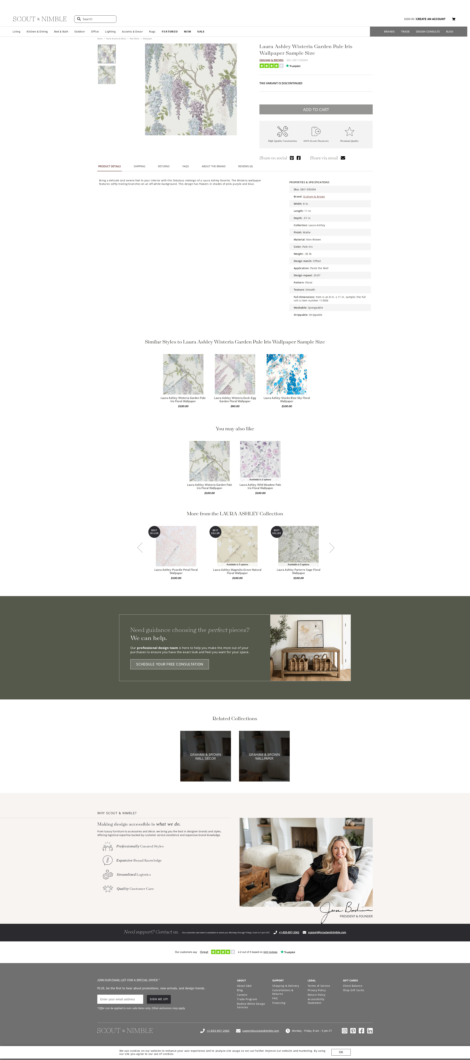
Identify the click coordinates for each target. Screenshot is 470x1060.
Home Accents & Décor (116, 38)
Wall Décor (134, 38)
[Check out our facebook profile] (361, 1030)
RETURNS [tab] (164, 166)
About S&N (244, 985)
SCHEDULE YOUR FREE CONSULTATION (169, 664)
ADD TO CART (316, 109)
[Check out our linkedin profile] (370, 1030)
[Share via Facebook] (299, 158)
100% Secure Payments (316, 141)
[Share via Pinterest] (292, 158)
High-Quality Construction (282, 141)
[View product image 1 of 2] (106, 54)
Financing (278, 1003)
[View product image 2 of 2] (106, 75)
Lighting (110, 31)
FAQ (275, 998)
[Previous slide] (140, 547)
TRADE (405, 31)
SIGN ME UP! (159, 999)
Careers (242, 994)
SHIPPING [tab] (139, 166)
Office (95, 31)
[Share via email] (343, 158)
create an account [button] (431, 19)
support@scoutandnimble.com (327, 932)
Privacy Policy (317, 990)
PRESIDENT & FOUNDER (356, 916)
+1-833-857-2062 (289, 932)
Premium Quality (349, 141)
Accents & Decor (132, 31)
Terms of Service (319, 985)
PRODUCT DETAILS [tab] (109, 166)
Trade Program (247, 999)
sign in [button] (409, 19)
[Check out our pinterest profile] (353, 1030)
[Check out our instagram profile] (344, 1030)
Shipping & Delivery (285, 985)
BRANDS (389, 31)
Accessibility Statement (316, 1001)
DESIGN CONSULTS (428, 31)
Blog (240, 990)
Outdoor (79, 31)
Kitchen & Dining (37, 31)
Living (16, 31)
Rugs (152, 31)
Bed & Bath (61, 31)
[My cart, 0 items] (453, 19)
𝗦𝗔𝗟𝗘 (201, 31)
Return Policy (317, 994)
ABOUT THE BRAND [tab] (213, 166)
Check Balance (352, 985)
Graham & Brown (271, 60)
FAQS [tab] (185, 166)
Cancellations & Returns (282, 992)
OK (341, 1052)
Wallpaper (147, 38)
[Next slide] (332, 548)
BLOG (449, 31)
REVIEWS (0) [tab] (245, 166)
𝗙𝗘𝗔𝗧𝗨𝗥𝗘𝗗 (170, 31)
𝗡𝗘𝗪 (187, 31)
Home (100, 38)
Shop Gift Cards (353, 990)
